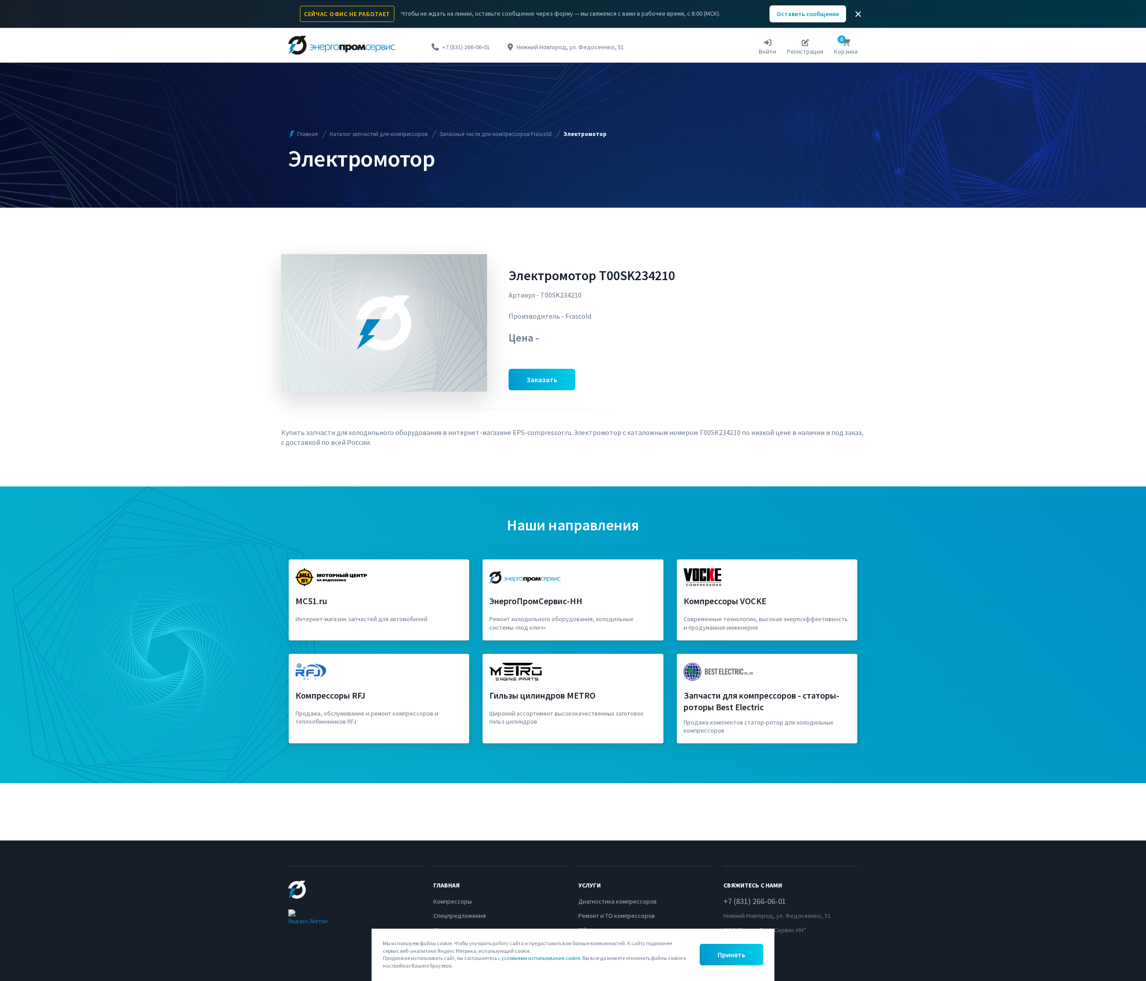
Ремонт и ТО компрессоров (616, 916)
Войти (767, 51)
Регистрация (805, 51)
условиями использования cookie (540, 958)
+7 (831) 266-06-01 (466, 47)
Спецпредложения (459, 916)
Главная (307, 134)
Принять (731, 954)
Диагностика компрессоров (617, 901)
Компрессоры (452, 901)
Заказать (541, 379)
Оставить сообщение (808, 14)
